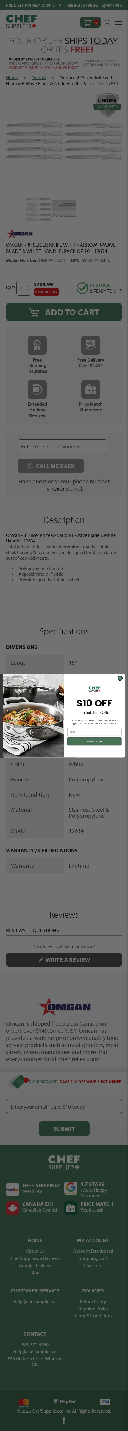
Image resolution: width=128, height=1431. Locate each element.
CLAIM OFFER (94, 741)
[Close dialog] (120, 678)
